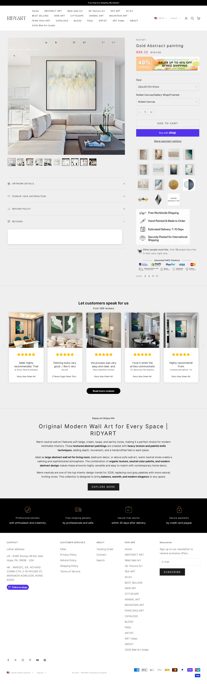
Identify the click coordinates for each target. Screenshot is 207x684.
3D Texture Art (96, 11)
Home (35, 11)
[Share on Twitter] (149, 276)
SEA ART (115, 11)
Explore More (103, 486)
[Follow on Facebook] (8, 660)
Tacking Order (104, 549)
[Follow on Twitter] (15, 660)
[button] (5, 345)
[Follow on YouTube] (37, 660)
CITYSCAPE (77, 16)
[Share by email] (157, 276)
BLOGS (78, 20)
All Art (129, 11)
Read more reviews (103, 391)
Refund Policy (68, 560)
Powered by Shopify (98, 673)
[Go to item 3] (30, 162)
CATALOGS (62, 20)
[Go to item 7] (66, 162)
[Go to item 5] (48, 162)
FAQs (90, 20)
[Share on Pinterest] (153, 276)
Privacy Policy (68, 554)
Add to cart (167, 123)
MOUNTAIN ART (118, 16)
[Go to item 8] (75, 162)
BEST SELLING (40, 16)
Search (100, 560)
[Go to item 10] (93, 162)
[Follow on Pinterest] (30, 660)
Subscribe (172, 572)
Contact (101, 554)
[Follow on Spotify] (44, 660)
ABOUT (134, 20)
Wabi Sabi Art (75, 11)
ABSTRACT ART (53, 11)
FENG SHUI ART (41, 20)
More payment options (167, 141)
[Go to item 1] (12, 162)
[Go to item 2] (21, 162)
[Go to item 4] (39, 162)
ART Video (118, 20)
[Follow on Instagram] (22, 660)
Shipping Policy (69, 565)
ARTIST (103, 20)
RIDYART (141, 40)
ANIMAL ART (96, 16)
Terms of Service (70, 571)
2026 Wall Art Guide (43, 25)
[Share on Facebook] (145, 276)
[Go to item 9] (84, 162)
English (174, 18)
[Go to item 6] (57, 162)
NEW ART (59, 16)
